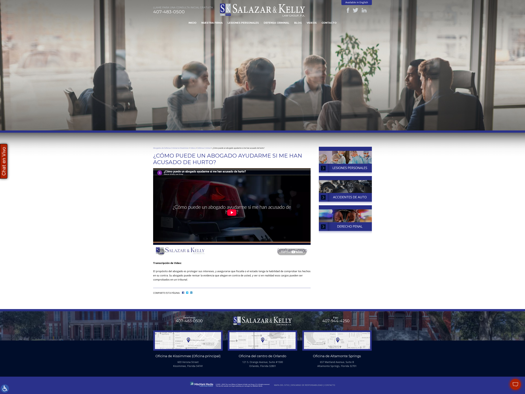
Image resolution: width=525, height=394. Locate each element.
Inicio (192, 22)
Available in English (356, 2)
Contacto (329, 22)
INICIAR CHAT (502, 366)
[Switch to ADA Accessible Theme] (5, 388)
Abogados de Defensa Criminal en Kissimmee (171, 148)
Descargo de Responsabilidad (307, 385)
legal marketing (236, 386)
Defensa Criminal (276, 22)
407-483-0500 (169, 11)
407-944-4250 (335, 321)
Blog (298, 22)
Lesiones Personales (243, 22)
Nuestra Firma (212, 22)
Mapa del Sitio (281, 385)
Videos (312, 22)
